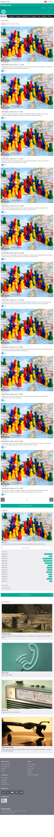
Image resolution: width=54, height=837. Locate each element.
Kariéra (29, 770)
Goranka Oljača (6, 587)
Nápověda (30, 766)
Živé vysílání (4, 777)
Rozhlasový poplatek (33, 775)
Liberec (50, 565)
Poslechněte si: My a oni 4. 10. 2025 (12, 347)
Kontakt (30, 772)
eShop (3, 770)
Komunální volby (5, 766)
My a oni (4, 542)
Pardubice (49, 572)
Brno (50, 556)
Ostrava (50, 569)
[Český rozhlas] (5, 1)
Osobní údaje (9, 811)
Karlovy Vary (48, 563)
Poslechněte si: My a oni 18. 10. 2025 (12, 253)
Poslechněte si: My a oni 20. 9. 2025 (12, 441)
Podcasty (3, 782)
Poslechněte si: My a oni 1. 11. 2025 (12, 159)
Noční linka (5, 673)
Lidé (39, 16)
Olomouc (49, 567)
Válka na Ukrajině (5, 764)
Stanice (3, 768)
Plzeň (50, 574)
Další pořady (5, 602)
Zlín (51, 581)
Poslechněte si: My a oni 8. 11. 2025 (12, 111)
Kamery (44, 16)
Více (50, 16)
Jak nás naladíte (32, 764)
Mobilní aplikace (5, 784)
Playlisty (33, 16)
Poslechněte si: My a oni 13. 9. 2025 (12, 488)
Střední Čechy (48, 554)
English (24, 811)
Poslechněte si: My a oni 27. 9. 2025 (12, 394)
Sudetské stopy (6, 634)
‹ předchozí (3, 500)
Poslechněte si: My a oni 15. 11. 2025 (12, 64)
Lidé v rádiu (31, 768)
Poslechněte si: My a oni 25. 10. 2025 (12, 206)
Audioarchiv (50, 7)
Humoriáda (5, 710)
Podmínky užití (17, 811)
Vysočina (49, 578)
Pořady (18, 16)
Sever (50, 576)
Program (43, 7)
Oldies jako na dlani (7, 747)
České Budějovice (47, 558)
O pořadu (4, 510)
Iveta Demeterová (6, 589)
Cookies (3, 811)
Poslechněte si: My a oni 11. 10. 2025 (12, 300)
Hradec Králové (48, 560)
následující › (51, 500)
